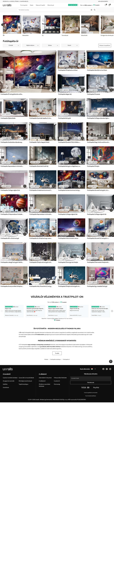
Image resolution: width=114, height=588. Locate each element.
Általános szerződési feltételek (44, 385)
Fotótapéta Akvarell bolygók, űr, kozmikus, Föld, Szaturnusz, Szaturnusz (98, 190)
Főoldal (46, 359)
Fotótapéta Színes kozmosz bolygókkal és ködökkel (69, 190)
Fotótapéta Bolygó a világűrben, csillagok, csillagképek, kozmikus (69, 166)
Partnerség (57, 384)
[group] (31, 25)
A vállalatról (42, 381)
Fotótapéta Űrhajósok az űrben (68, 70)
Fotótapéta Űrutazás (93, 94)
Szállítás (5, 384)
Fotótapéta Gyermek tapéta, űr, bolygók (40, 118)
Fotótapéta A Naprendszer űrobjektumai (12, 214)
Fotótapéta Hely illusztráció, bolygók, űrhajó (40, 286)
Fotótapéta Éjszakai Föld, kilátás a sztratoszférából (69, 142)
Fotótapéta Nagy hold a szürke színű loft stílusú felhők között (98, 142)
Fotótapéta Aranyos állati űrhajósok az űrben (12, 286)
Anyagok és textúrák (8, 381)
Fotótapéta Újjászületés (8, 118)
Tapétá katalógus (23, 384)
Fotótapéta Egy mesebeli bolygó (97, 286)
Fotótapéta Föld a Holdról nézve (68, 238)
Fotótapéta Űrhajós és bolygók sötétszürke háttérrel (40, 262)
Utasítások (6, 387)
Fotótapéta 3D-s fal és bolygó (10, 238)
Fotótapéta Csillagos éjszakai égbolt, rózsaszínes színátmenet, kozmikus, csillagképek (98, 118)
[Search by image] (91, 10)
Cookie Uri (57, 381)
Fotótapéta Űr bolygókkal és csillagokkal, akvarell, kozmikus (12, 94)
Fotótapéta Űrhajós (93, 166)
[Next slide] (111, 24)
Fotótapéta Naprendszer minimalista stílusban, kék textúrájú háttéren (12, 166)
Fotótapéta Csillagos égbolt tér (10, 190)
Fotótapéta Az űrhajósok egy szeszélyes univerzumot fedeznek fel (40, 238)
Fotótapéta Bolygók (64, 118)
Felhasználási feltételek (60, 377)
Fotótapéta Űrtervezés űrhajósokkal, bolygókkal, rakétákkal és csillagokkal (98, 262)
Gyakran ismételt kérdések (10, 377)
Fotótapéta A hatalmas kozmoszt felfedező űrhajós (40, 190)
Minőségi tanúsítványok (25, 381)
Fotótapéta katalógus (55, 359)
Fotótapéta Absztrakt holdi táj (38, 166)
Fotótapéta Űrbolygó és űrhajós (68, 262)
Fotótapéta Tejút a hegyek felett (39, 142)
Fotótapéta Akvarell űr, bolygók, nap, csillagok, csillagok (98, 238)
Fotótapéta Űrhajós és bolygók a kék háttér (69, 286)
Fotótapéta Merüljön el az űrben (97, 70)
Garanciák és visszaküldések (26, 377)
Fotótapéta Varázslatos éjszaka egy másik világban (12, 142)
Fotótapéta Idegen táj (65, 94)
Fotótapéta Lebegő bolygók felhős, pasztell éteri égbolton (12, 262)
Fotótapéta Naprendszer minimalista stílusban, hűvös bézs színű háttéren (40, 214)
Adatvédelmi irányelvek (45, 377)
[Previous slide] (2, 24)
